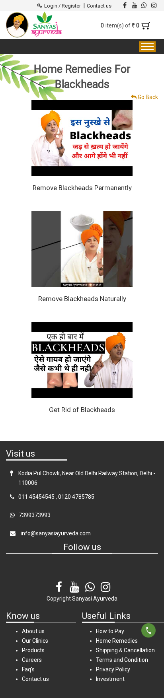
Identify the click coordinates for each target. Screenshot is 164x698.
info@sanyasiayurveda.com (55, 533)
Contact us (99, 6)
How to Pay (110, 631)
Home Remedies (117, 641)
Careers (32, 660)
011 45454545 (36, 497)
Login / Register (62, 6)
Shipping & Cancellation (125, 650)
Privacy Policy (113, 669)
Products (33, 650)
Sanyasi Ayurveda (94, 598)
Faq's (28, 669)
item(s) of (121, 25)
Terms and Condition (122, 660)
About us (33, 631)
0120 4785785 (76, 497)
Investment (110, 679)
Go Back (147, 97)
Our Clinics (35, 641)
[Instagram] (105, 582)
